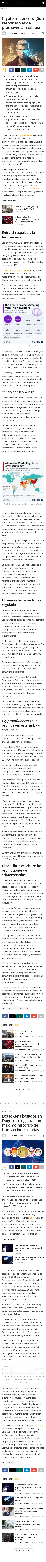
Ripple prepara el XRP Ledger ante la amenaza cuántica (29, 1258)
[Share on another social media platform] (41, 70)
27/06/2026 (31, 33)
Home (4, 14)
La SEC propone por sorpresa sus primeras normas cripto (29, 1076)
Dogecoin (11, 1111)
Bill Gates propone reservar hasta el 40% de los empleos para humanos (29, 1511)
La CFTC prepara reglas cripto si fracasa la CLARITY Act (28, 207)
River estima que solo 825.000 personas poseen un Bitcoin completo (27, 1537)
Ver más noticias (23, 1089)
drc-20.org (38, 1425)
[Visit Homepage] (23, 3)
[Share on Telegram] (30, 70)
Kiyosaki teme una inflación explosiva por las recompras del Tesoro (28, 1247)
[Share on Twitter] (17, 70)
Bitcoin (33, 1217)
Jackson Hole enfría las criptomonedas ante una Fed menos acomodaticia (27, 219)
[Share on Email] (36, 70)
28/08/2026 (36, 1060)
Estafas (10, 14)
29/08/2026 (19, 212)
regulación (34, 188)
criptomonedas (25, 135)
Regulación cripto (21, 1008)
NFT (4, 859)
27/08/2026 (36, 1071)
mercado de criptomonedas (16, 270)
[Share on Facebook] (11, 70)
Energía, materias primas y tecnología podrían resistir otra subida (27, 1524)
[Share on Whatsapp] (23, 70)
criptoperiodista (16, 33)
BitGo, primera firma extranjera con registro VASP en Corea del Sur (29, 1055)
